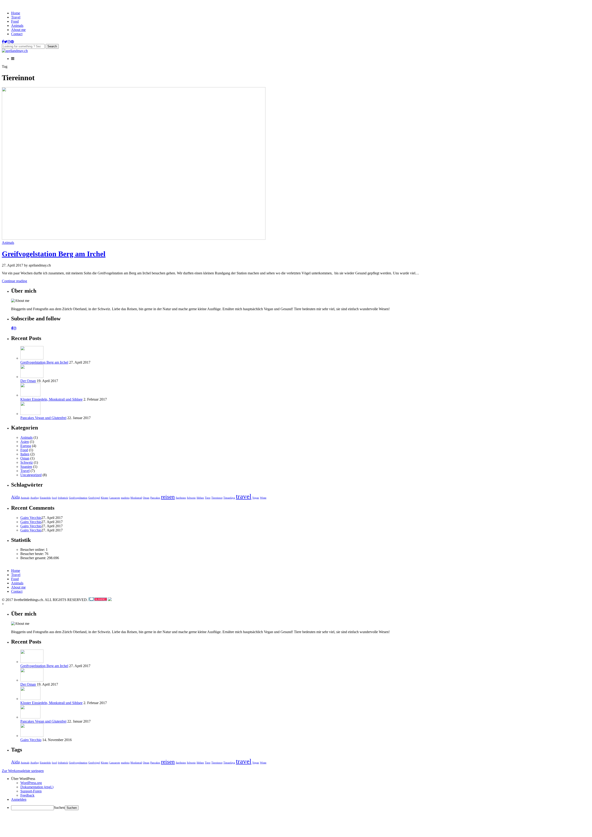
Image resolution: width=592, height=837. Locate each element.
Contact (16, 34)
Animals (17, 26)
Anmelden (18, 799)
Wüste (263, 498)
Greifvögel (94, 498)
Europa (25, 446)
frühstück (63, 498)
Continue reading (14, 281)
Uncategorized (31, 475)
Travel (15, 17)
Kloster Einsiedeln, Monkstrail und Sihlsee (51, 399)
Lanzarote (114, 498)
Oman (24, 458)
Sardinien (181, 498)
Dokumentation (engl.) (36, 787)
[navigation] (296, 793)
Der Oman (28, 381)
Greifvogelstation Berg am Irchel (53, 254)
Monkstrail (136, 498)
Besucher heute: (32, 554)
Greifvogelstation (78, 498)
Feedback (27, 795)
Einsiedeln (45, 498)
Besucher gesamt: (33, 558)
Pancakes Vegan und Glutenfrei (43, 418)
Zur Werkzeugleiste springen (23, 771)
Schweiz (26, 462)
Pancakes (155, 498)
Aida (15, 497)
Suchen (59, 807)
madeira (125, 498)
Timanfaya (229, 498)
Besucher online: (33, 550)
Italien (24, 454)
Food (15, 21)
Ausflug (34, 498)
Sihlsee (200, 498)
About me (18, 30)
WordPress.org (31, 783)
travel (243, 496)
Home (15, 13)
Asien (24, 442)
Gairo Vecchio (30, 518)
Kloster (104, 498)
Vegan (255, 498)
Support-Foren (31, 791)
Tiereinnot (216, 498)
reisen (168, 497)
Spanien (26, 467)
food (54, 498)
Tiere (207, 498)
